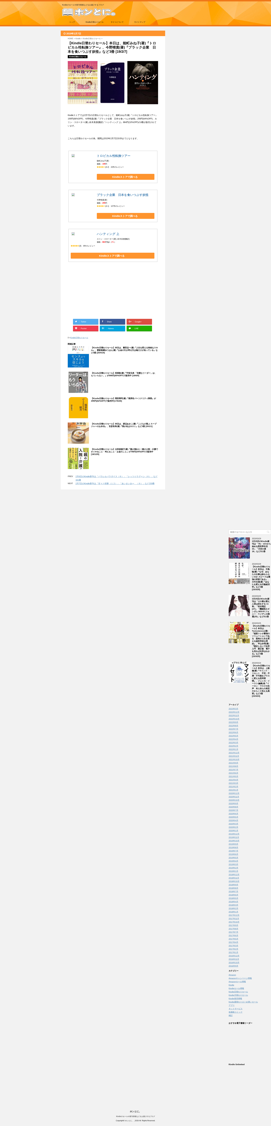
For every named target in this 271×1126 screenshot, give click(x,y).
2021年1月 (233, 790)
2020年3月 (233, 824)
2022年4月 (233, 739)
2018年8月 (233, 888)
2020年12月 (234, 793)
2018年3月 (233, 905)
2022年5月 (233, 736)
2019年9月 (233, 844)
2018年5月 (233, 898)
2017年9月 (233, 925)
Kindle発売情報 (235, 998)
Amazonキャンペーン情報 (240, 978)
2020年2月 (233, 827)
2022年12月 (234, 712)
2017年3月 (233, 946)
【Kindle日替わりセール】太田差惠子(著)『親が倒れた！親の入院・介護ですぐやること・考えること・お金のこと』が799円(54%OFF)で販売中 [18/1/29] (124, 451)
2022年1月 (233, 749)
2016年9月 (233, 966)
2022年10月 (234, 719)
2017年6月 (233, 935)
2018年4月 (233, 902)
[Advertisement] (90, 294)
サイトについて (117, 22)
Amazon (232, 975)
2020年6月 (233, 814)
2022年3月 (233, 742)
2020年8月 (233, 807)
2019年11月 (234, 837)
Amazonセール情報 (237, 981)
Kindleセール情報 (236, 988)
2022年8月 (233, 726)
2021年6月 (233, 773)
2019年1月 (233, 871)
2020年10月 (234, 800)
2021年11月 (234, 756)
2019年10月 (234, 841)
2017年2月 (233, 949)
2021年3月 (233, 783)
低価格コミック (235, 1012)
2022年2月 (233, 746)
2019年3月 (233, 864)
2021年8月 (233, 766)
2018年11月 (234, 878)
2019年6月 (233, 854)
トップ (72, 22)
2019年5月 (233, 858)
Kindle (231, 985)
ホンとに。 (135, 1111)
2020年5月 (233, 817)
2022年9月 (233, 722)
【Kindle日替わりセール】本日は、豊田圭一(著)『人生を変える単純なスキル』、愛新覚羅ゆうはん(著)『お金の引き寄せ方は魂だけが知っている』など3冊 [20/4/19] (124, 350)
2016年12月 (234, 956)
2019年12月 (234, 834)
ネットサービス (235, 1009)
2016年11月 (234, 959)
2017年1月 (233, 952)
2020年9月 (233, 803)
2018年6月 (233, 895)
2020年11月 (234, 797)
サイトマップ (139, 22)
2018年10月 (234, 881)
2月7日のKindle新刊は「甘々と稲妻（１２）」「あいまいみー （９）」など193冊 (115, 483)
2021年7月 (233, 770)
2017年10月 (234, 922)
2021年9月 (233, 763)
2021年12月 (234, 753)
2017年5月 (233, 939)
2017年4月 (233, 942)
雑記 (231, 1015)
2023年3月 (233, 709)
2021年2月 (233, 786)
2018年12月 (234, 874)
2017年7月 (233, 932)
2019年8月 (233, 847)
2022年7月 (233, 729)
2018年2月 (233, 908)
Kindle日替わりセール (95, 22)
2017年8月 (233, 929)
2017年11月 (234, 918)
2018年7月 (233, 891)
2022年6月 (233, 732)
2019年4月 (233, 861)
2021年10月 (234, 759)
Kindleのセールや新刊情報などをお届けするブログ (135, 1116)
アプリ (232, 1005)
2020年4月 (233, 820)
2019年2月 (233, 868)
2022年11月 (234, 715)
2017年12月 (234, 915)
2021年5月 (233, 776)
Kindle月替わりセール (238, 995)
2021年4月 (233, 780)
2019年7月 (233, 851)
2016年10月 (234, 962)
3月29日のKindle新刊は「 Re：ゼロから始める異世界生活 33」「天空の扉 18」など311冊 (261, 546)
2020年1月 (233, 830)
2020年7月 (233, 810)
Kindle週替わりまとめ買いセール (243, 1002)
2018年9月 (233, 885)
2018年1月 (233, 912)
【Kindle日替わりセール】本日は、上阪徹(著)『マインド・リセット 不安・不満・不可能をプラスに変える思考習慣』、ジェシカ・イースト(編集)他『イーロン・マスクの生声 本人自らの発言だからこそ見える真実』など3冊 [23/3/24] (261, 680)
